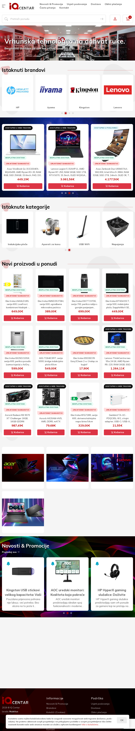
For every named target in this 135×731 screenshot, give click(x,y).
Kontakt (64, 7)
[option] (67, 43)
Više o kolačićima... (90, 724)
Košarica (24, 186)
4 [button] (73, 113)
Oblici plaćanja (113, 4)
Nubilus (13, 711)
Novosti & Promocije (51, 4)
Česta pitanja (47, 7)
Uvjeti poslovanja (77, 4)
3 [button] (69, 113)
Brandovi (51, 708)
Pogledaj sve (9, 552)
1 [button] (62, 113)
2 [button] (66, 113)
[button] (4, 6)
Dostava (96, 4)
